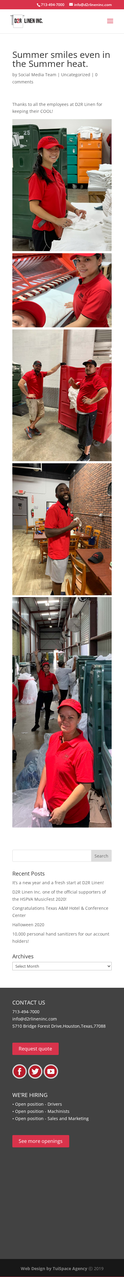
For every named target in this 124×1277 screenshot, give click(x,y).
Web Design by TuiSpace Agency (54, 1268)
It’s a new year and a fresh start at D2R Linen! (58, 882)
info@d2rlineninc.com (34, 1019)
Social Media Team (37, 74)
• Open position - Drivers (37, 1104)
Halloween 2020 (28, 924)
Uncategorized (75, 74)
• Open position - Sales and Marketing (50, 1118)
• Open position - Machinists (41, 1111)
